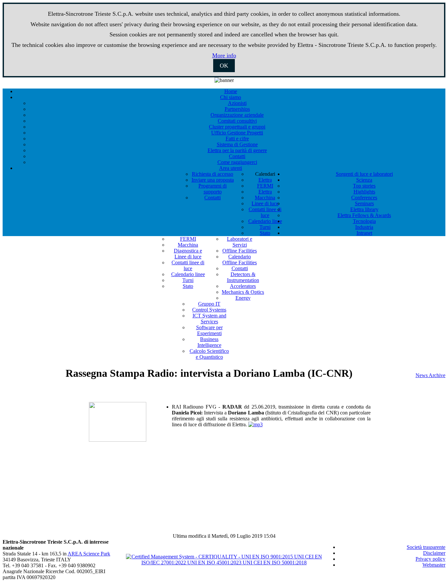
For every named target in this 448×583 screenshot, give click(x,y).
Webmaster (433, 565)
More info (224, 55)
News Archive (430, 375)
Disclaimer (434, 553)
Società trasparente (426, 547)
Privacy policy (430, 559)
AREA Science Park (89, 553)
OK (224, 65)
